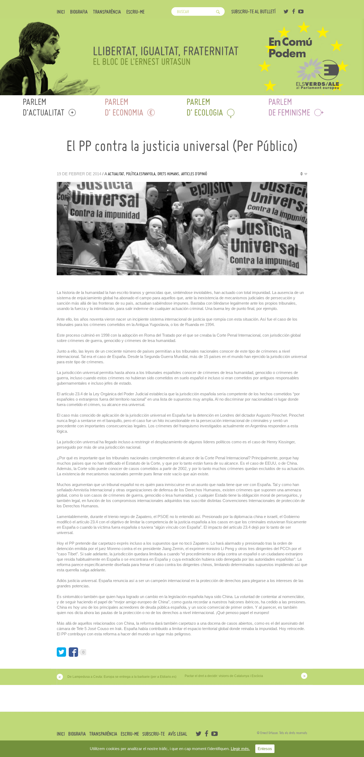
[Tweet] (61, 652)
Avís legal (177, 734)
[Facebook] (293, 11)
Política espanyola (140, 173)
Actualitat (116, 173)
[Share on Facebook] (73, 652)
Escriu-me (135, 12)
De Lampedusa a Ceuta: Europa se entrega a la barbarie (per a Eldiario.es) (121, 677)
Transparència (107, 12)
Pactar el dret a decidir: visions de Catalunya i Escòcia (224, 676)
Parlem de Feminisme (289, 107)
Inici (61, 12)
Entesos (265, 748)
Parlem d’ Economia (124, 107)
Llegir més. (240, 748)
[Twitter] (286, 11)
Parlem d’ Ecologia (205, 107)
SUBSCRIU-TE (153, 734)
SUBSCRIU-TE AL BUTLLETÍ (253, 12)
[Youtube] (301, 11)
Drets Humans (168, 173)
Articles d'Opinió (194, 173)
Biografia (79, 12)
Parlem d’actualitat (43, 107)
